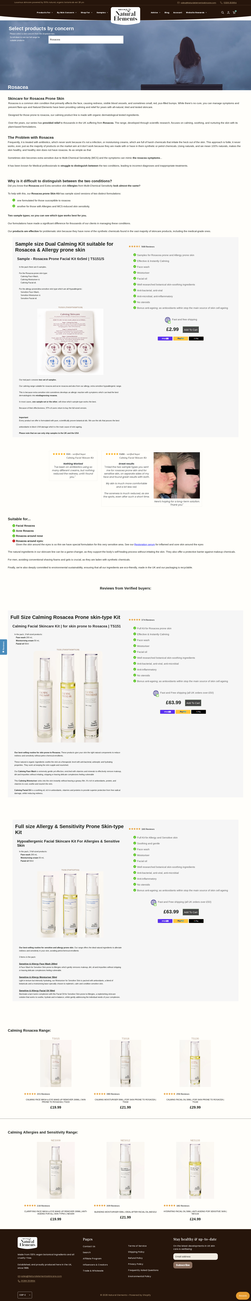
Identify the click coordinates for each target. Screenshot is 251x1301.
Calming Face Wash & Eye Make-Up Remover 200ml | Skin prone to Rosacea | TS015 (56, 1100)
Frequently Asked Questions (143, 1270)
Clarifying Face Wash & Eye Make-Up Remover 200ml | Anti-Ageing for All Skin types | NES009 (55, 1212)
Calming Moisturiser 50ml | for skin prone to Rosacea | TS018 (125, 1100)
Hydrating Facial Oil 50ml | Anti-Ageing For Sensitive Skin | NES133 (195, 1212)
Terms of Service (137, 1245)
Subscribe (183, 1265)
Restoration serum (144, 544)
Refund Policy (135, 1258)
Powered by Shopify (140, 1295)
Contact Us (89, 1246)
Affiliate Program (92, 1258)
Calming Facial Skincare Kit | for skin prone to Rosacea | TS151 (66, 626)
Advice (154, 12)
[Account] (228, 12)
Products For (43, 12)
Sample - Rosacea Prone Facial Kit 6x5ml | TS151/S (60, 259)
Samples (101, 12)
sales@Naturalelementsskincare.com (198, 2)
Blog (167, 12)
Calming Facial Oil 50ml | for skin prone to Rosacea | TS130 (195, 1100)
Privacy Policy (135, 1264)
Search (87, 1252)
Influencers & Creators (95, 1264)
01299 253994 (230, 2)
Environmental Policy (139, 1276)
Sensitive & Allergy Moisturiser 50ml (38, 977)
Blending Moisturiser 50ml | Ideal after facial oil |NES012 (125, 1212)
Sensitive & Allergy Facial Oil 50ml (37, 990)
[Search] (222, 14)
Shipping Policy (136, 1251)
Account (177, 12)
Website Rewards (195, 12)
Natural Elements (118, 1295)
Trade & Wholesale (93, 1270)
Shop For (85, 12)
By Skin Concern (65, 12)
